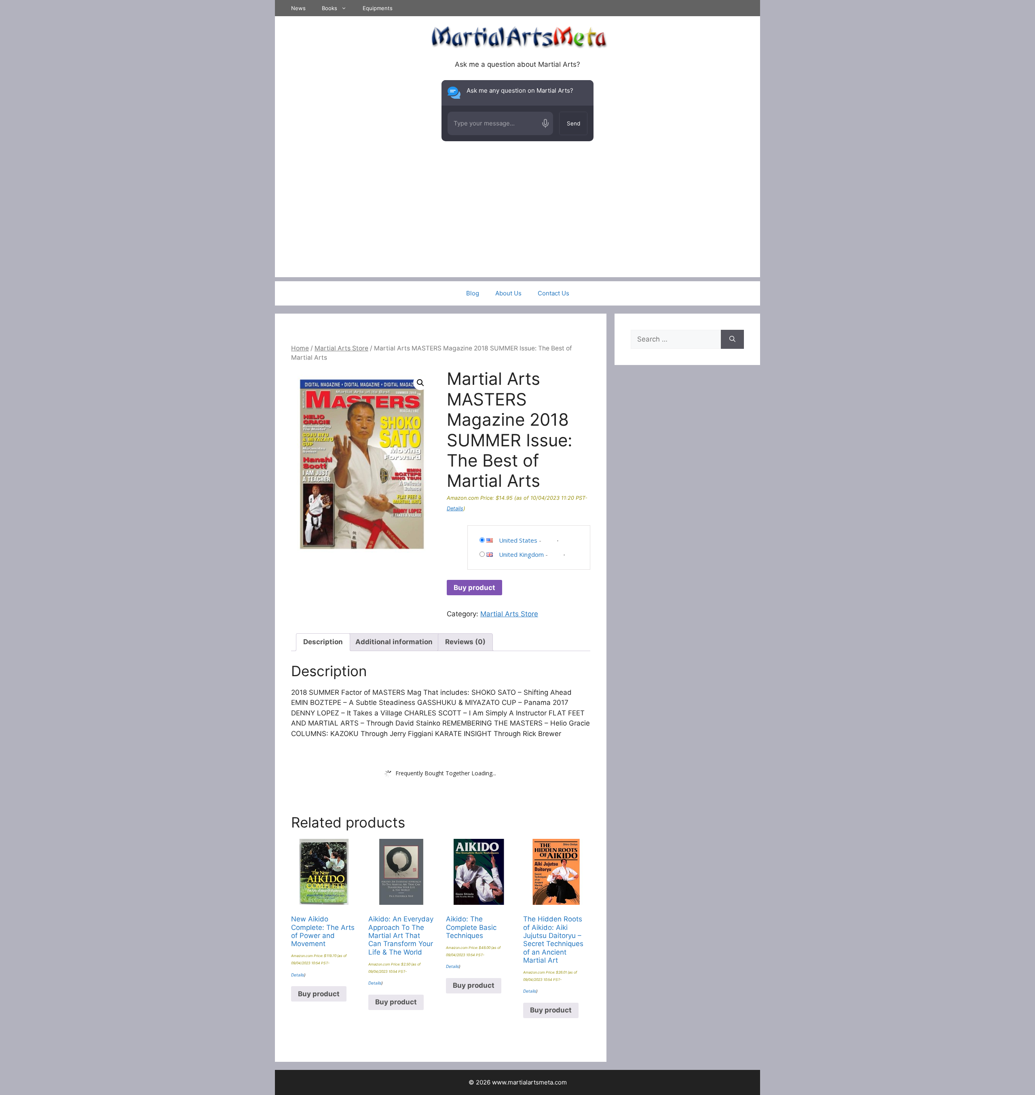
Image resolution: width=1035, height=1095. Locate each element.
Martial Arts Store (341, 348)
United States (518, 540)
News (298, 8)
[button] (420, 383)
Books (329, 8)
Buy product (474, 588)
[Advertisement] (517, 220)
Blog (472, 293)
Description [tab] (323, 642)
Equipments (378, 8)
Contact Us (553, 293)
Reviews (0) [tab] (465, 642)
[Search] (732, 339)
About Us (508, 293)
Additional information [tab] (394, 642)
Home (300, 348)
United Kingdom (521, 554)
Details (455, 508)
